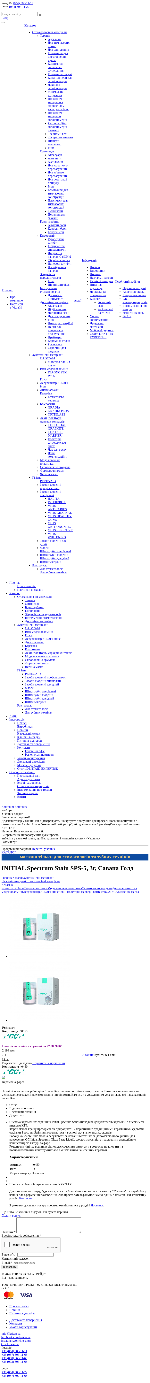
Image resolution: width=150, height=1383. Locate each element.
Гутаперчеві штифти (56, 240)
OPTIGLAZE (56, 414)
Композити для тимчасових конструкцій (58, 193)
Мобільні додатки (101, 330)
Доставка (97, 1205)
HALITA (54, 498)
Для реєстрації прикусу (57, 181)
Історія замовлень (134, 295)
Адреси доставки (134, 291)
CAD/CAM (47, 358)
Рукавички (55, 344)
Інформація (89, 260)
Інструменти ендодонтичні (57, 247)
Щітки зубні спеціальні (55, 551)
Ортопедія (47, 151)
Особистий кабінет (127, 281)
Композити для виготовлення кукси (58, 56)
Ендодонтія (47, 235)
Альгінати (55, 158)
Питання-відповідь (96, 286)
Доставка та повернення (98, 293)
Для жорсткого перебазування (58, 167)
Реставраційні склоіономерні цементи (57, 127)
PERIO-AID (48, 481)
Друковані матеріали (97, 325)
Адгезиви (54, 39)
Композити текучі (60, 74)
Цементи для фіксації (56, 216)
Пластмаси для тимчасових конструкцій (58, 204)
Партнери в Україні (16, 305)
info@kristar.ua (11, 1333)
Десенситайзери (58, 312)
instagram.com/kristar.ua (16, 1340)
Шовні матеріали (59, 284)
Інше (51, 147)
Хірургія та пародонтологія (50, 275)
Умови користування (99, 318)
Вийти (127, 316)
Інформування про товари (34, 789)
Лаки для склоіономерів (57, 86)
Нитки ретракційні (60, 323)
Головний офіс (35, 751)
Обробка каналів (59, 260)
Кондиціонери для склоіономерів (60, 79)
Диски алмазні (49, 390)
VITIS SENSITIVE (60, 530)
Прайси (95, 267)
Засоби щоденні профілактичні (50, 486)
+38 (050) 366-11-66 (14, 1358)
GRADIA (54, 407)
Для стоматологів (51, 568)
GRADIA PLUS (58, 411)
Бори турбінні (49, 221)
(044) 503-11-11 (23, 3)
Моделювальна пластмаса (50, 461)
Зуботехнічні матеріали (47, 354)
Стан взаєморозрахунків (135, 300)
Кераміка (46, 393)
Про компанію (16, 298)
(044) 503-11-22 (19, 6)
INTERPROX (57, 502)
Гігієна (36, 477)
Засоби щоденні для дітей (42, 684)
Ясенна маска (49, 474)
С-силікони (55, 211)
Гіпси (43, 379)
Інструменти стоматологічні (50, 290)
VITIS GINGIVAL (60, 512)
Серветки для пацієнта (57, 349)
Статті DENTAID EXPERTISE (101, 335)
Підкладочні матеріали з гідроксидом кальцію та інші (58, 104)
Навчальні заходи (101, 277)
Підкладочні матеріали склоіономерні (57, 116)
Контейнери (56, 232)
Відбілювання (57, 309)
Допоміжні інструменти (56, 297)
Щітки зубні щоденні (54, 554)
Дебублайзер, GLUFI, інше (43, 638)
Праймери (55, 337)
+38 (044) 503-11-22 (14, 1372)
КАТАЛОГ (9, 852)
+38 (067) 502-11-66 (14, 1375)
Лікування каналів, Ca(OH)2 (59, 254)
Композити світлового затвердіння (55, 67)
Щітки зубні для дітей (54, 558)
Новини (95, 274)
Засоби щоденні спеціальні (50, 493)
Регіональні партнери (105, 311)
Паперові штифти (59, 263)
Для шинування (58, 49)
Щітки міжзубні (50, 561)
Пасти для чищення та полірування (56, 330)
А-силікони (55, 162)
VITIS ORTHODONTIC (59, 525)
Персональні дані (134, 288)
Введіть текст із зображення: (21, 1235)
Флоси (44, 547)
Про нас (7, 290)
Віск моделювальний (54, 369)
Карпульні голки (59, 340)
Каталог (30, 25)
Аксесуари (55, 155)
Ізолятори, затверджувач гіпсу (57, 442)
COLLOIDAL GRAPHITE (57, 426)
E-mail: (7, 1262)
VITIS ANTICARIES (57, 507)
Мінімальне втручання (55, 93)
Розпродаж (39, 565)
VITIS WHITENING (57, 535)
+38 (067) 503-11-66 (14, 1354)
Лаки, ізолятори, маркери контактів (52, 419)
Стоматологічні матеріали (49, 32)
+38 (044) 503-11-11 (14, 1351)
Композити (47, 404)
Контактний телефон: (16, 1258)
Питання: (9, 1232)
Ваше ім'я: (9, 1254)
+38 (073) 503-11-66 (14, 1361)
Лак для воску (57, 449)
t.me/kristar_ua (10, 1344)
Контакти (96, 298)
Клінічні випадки (101, 281)
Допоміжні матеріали (54, 302)
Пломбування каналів (57, 268)
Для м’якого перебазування (57, 174)
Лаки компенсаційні (57, 454)
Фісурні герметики (60, 137)
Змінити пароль (133, 312)
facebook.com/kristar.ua (15, 1337)
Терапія (45, 35)
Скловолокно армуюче (55, 467)
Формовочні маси (52, 470)
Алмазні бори (57, 225)
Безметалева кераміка (56, 398)
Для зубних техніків (53, 572)
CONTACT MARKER (55, 433)
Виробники (97, 270)
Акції (77, 300)
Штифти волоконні (54, 142)
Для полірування (59, 316)
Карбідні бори (57, 228)
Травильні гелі (57, 133)
